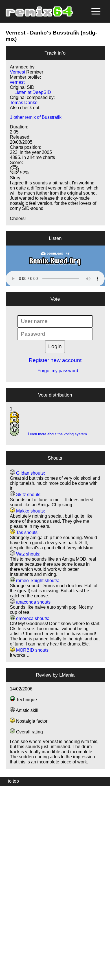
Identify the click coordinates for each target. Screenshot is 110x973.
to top (10, 781)
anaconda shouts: (33, 602)
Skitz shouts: (28, 494)
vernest (17, 82)
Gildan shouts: (30, 473)
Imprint (7, 960)
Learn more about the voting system (55, 434)
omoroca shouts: (32, 618)
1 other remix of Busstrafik (35, 117)
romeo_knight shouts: (37, 580)
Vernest (15, 33)
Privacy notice (7, 968)
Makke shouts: (30, 511)
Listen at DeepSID (30, 92)
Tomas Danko (24, 102)
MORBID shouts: (32, 650)
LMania (66, 675)
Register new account (55, 360)
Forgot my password (55, 370)
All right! (6, 951)
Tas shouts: (27, 532)
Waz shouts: (27, 554)
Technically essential (11, 879)
